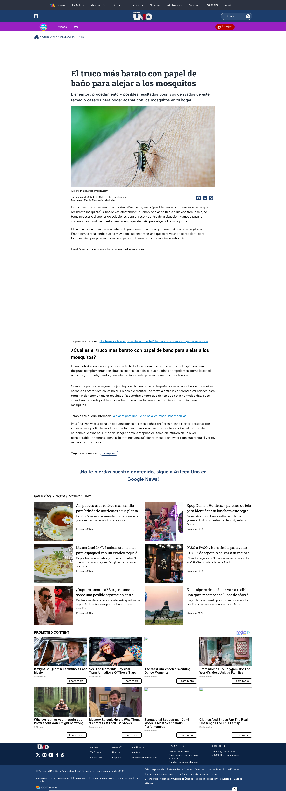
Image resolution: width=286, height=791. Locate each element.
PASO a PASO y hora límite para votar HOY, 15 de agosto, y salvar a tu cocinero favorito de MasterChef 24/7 (219, 550)
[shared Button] (211, 198)
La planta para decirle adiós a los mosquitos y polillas (149, 416)
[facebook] (57, 756)
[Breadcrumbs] (38, 36)
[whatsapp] (63, 756)
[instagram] (44, 756)
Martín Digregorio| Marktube (99, 200)
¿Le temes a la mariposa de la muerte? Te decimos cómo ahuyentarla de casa (153, 341)
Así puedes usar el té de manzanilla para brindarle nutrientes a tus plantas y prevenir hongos (108, 508)
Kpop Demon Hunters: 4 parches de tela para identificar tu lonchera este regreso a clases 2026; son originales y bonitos (219, 508)
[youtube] (50, 756)
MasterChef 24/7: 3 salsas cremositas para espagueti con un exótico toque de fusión (107, 550)
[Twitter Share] (205, 198)
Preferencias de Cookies (180, 769)
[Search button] (248, 16)
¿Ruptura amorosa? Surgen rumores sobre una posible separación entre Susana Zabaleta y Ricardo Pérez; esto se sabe (106, 592)
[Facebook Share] (198, 198)
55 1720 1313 (217, 755)
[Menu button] (49, 16)
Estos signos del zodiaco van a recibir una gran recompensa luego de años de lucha (218, 592)
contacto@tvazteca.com (224, 751)
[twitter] (38, 756)
